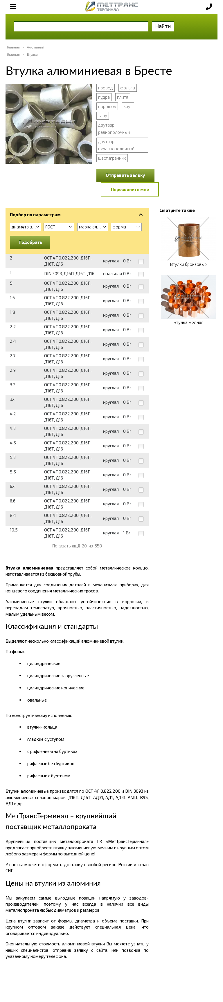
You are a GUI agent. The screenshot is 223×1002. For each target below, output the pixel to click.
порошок (107, 106)
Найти (163, 26)
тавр (102, 115)
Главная (13, 47)
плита (122, 97)
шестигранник (112, 158)
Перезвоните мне (130, 189)
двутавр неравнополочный (116, 145)
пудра (104, 97)
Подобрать (30, 242)
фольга (127, 87)
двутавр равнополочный (114, 128)
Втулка (32, 54)
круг (127, 106)
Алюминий (35, 47)
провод (105, 87)
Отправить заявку (125, 175)
